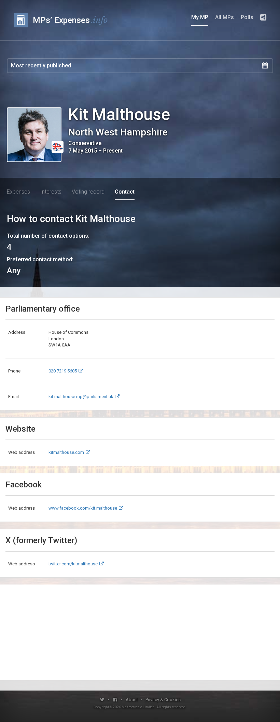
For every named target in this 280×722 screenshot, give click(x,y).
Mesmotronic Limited (138, 707)
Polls (247, 17)
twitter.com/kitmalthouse (73, 563)
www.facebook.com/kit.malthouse (82, 508)
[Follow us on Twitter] (102, 699)
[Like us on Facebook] (115, 699)
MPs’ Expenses (70, 20)
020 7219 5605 (62, 370)
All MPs (224, 17)
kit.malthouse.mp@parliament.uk (80, 396)
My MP (199, 17)
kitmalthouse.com (66, 452)
